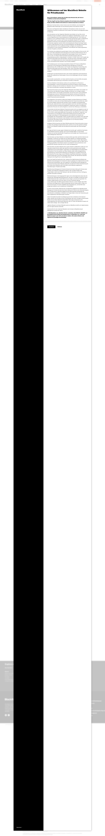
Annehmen (51, 226)
